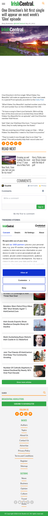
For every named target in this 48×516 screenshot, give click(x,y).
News (24, 478)
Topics (24, 430)
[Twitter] (21, 414)
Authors (24, 425)
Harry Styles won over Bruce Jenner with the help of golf (39, 161)
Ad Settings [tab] (29, 233)
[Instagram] (26, 414)
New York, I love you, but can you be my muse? (8, 170)
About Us (24, 435)
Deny (24, 288)
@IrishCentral (19, 23)
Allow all (24, 273)
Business (24, 483)
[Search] (43, 3)
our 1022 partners (17, 244)
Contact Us (24, 440)
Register (24, 461)
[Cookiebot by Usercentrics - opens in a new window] (35, 226)
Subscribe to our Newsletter (24, 404)
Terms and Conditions (24, 456)
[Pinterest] (30, 414)
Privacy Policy (24, 450)
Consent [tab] (6, 233)
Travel (24, 499)
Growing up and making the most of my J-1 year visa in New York (23, 161)
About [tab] (41, 233)
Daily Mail (40, 100)
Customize (22, 280)
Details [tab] (17, 233)
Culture (24, 493)
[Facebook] (17, 414)
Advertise (24, 445)
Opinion (24, 488)
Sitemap (24, 466)
